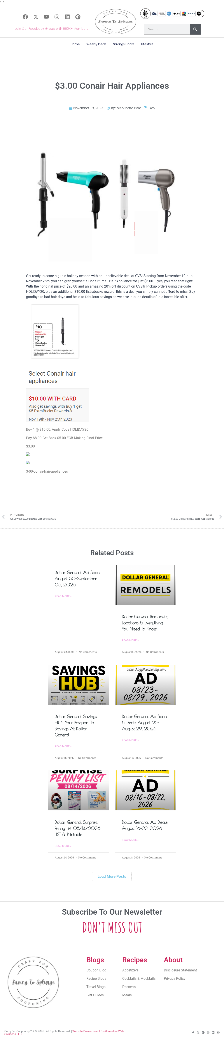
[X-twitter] (36, 17)
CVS (152, 108)
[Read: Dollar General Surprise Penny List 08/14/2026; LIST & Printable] (78, 790)
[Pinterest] (78, 17)
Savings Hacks (124, 44)
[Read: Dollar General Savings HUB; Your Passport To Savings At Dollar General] (78, 685)
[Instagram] (57, 17)
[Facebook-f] (193, 1032)
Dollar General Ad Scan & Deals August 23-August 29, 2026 (144, 722)
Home (75, 44)
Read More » (63, 596)
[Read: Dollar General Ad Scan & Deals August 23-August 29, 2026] (145, 685)
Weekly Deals (96, 44)
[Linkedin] (67, 17)
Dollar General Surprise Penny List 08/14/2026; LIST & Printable (78, 828)
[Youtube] (46, 17)
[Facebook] (25, 17)
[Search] (195, 29)
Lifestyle (147, 44)
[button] (112, 876)
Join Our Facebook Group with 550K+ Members (51, 28)
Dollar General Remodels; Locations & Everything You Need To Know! (145, 622)
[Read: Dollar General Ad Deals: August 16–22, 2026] (145, 790)
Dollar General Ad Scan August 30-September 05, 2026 (77, 578)
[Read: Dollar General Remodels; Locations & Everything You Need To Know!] (145, 585)
